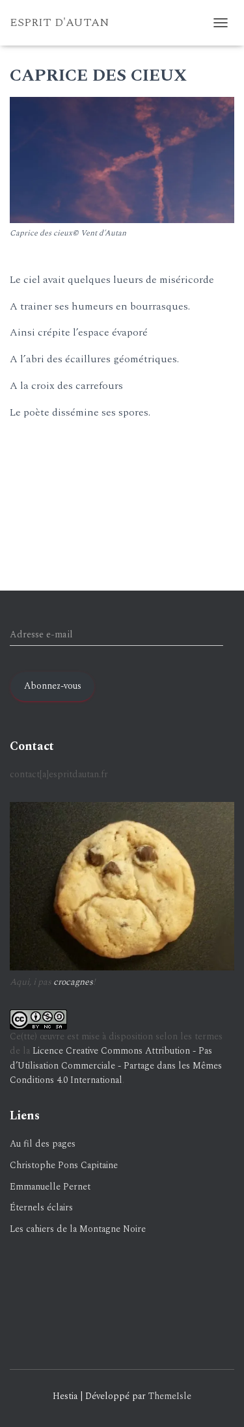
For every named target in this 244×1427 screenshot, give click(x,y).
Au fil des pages (42, 1144)
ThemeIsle (169, 1396)
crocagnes (73, 982)
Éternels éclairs (41, 1207)
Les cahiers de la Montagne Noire (78, 1229)
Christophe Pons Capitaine (64, 1165)
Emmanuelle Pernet (50, 1187)
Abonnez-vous (52, 686)
